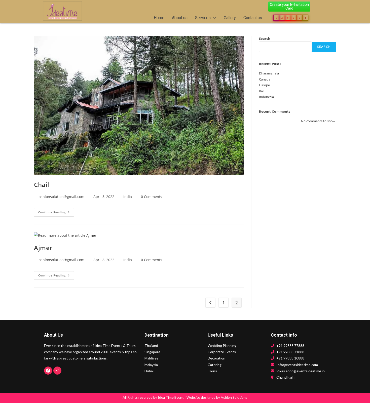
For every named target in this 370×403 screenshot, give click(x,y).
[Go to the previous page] (210, 303)
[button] (205, 18)
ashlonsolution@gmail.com (61, 196)
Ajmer (43, 248)
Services (203, 17)
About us (180, 17)
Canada (264, 79)
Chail (41, 184)
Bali (261, 91)
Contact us (252, 17)
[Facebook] (48, 371)
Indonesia (266, 97)
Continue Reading (56, 211)
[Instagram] (57, 371)
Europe (264, 85)
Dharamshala (269, 73)
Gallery (230, 17)
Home (159, 17)
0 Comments (151, 196)
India (127, 196)
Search (264, 38)
